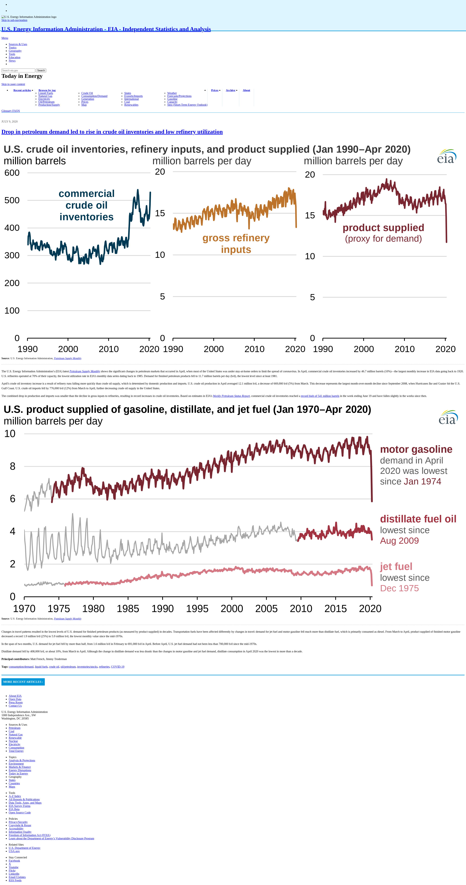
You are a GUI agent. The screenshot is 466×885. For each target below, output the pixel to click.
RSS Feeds (15, 880)
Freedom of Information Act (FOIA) (29, 835)
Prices (214, 90)
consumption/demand (94, 96)
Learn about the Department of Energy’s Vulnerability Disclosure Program (51, 838)
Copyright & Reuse (20, 825)
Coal (11, 731)
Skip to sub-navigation (14, 20)
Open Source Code (20, 812)
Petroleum (14, 727)
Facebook (14, 860)
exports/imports (133, 96)
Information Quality (20, 831)
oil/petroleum (46, 101)
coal (127, 101)
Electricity (14, 744)
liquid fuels (45, 93)
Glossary (6, 110)
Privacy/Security (18, 822)
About (246, 90)
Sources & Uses (18, 44)
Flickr (12, 870)
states (127, 93)
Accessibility (16, 828)
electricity (44, 98)
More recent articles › (23, 681)
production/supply (49, 104)
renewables (131, 104)
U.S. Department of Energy (24, 847)
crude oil (87, 93)
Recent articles (22, 90)
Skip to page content (13, 84)
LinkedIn (14, 873)
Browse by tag (47, 90)
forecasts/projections (179, 96)
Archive (230, 90)
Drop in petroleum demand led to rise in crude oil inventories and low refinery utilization (112, 131)
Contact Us (15, 705)
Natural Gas (16, 734)
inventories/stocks (87, 666)
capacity (172, 101)
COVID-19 (117, 666)
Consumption (16, 747)
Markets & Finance (20, 766)
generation (87, 98)
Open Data (15, 699)
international (131, 98)
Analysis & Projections (22, 760)
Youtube (13, 867)
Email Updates (17, 877)
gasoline (172, 98)
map (84, 104)
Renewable (15, 737)
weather (172, 93)
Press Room (16, 702)
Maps (12, 786)
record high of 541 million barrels (320, 395)
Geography (15, 50)
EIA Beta (14, 809)
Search (41, 70)
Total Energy (16, 750)
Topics (12, 47)
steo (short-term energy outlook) (187, 104)
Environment (16, 763)
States (12, 780)
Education (14, 57)
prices (84, 101)
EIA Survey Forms (19, 806)
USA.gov (14, 851)
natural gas (45, 96)
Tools (12, 54)
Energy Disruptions (20, 770)
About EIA (15, 695)
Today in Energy (18, 773)
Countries (14, 783)
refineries (104, 666)
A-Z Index (15, 796)
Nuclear (13, 741)
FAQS (16, 110)
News (12, 60)
